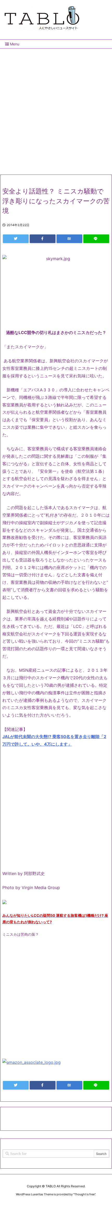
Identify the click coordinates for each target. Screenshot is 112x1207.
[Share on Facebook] (42, 238)
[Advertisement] (56, 109)
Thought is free (84, 1194)
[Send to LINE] (96, 238)
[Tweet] (16, 238)
